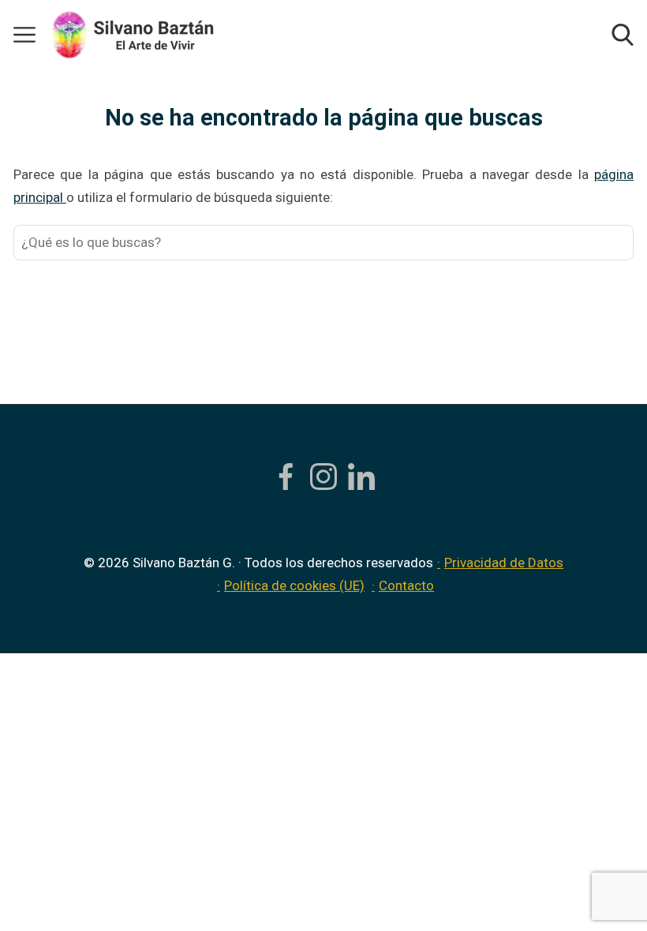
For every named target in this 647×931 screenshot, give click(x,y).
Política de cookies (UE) (294, 585)
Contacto (406, 585)
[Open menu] (24, 35)
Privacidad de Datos (503, 562)
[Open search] (622, 35)
